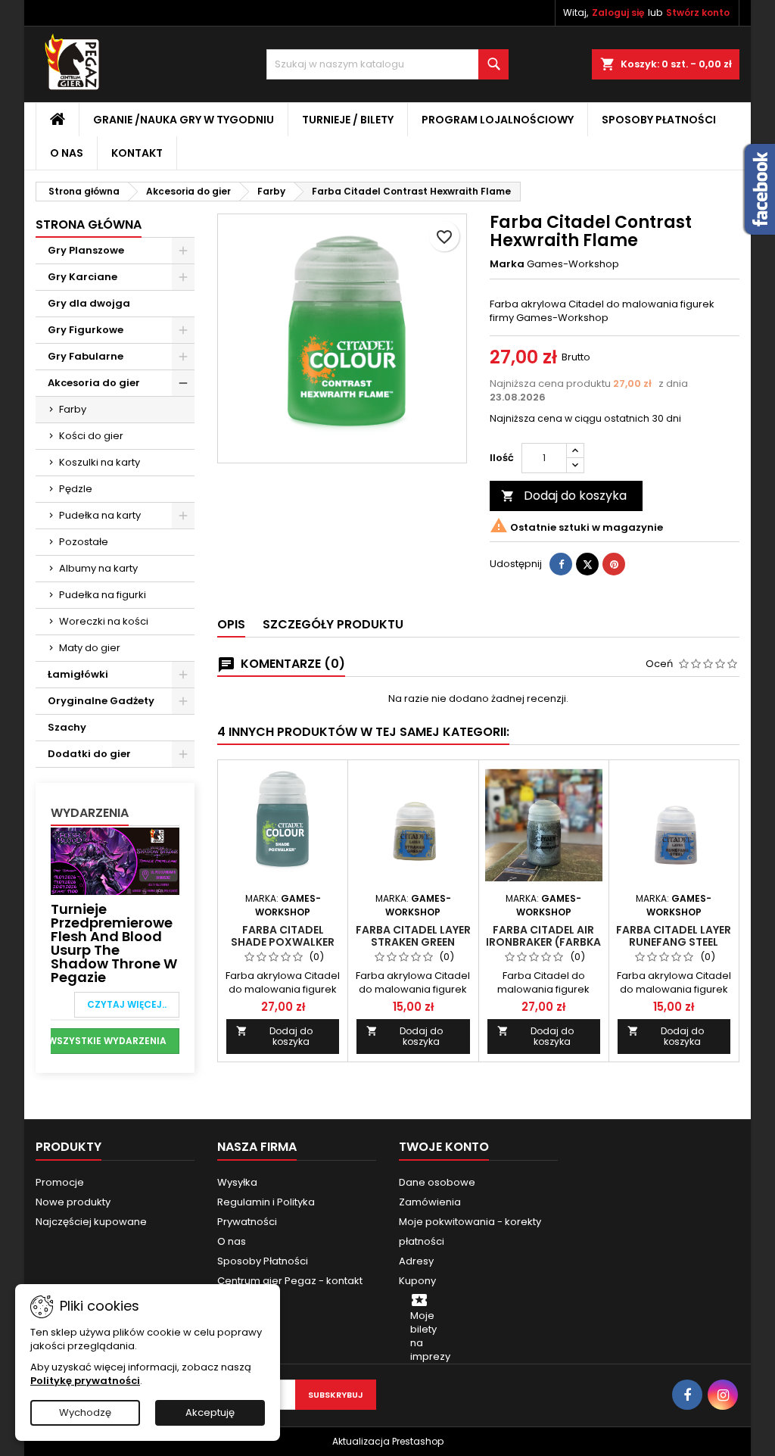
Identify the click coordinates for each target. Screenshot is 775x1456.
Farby (72, 409)
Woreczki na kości (103, 621)
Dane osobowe (437, 1182)
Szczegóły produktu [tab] (333, 624)
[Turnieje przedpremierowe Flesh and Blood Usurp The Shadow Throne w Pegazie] (115, 860)
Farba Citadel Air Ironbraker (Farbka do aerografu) (543, 942)
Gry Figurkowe (85, 330)
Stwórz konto (698, 12)
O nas (66, 153)
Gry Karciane (82, 277)
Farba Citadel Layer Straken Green (413, 935)
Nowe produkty (73, 1202)
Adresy (416, 1261)
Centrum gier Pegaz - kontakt (290, 1281)
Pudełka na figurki (102, 595)
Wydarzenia (90, 813)
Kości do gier (91, 436)
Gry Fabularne (85, 356)
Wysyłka (237, 1182)
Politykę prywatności (85, 1380)
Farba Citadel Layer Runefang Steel (673, 935)
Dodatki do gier (89, 754)
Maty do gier (89, 648)
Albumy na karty (98, 568)
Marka (507, 264)
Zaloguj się (618, 12)
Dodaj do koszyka (564, 495)
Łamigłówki (78, 674)
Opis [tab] (231, 624)
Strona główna (89, 224)
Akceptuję (210, 1412)
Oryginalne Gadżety (101, 701)
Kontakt (137, 153)
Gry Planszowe (86, 250)
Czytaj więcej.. (127, 1004)
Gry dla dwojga (89, 303)
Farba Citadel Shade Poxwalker (283, 935)
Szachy (67, 727)
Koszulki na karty (99, 462)
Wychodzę (85, 1412)
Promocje (60, 1182)
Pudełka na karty (100, 515)
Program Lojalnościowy (498, 119)
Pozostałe (83, 542)
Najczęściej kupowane (91, 1221)
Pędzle (75, 489)
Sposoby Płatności (659, 119)
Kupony (417, 1281)
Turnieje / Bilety (348, 119)
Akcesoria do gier (94, 383)
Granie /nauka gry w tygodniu (183, 119)
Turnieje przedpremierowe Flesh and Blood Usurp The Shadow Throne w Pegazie (114, 943)
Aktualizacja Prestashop (388, 1441)
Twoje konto (444, 1146)
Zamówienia (430, 1202)
